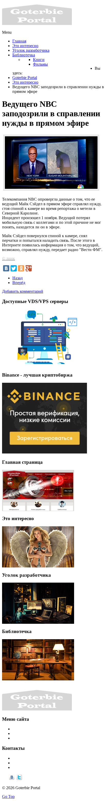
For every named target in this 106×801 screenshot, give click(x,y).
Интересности (24, 729)
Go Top (8, 796)
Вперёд (18, 282)
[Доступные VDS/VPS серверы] (44, 365)
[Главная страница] (38, 490)
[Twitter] (14, 268)
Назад (17, 278)
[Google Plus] (28, 268)
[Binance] (44, 452)
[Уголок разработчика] (38, 603)
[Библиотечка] (38, 659)
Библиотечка (23, 738)
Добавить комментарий (22, 291)
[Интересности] (38, 546)
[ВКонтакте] (6, 268)
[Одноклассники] (21, 268)
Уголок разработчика (30, 733)
